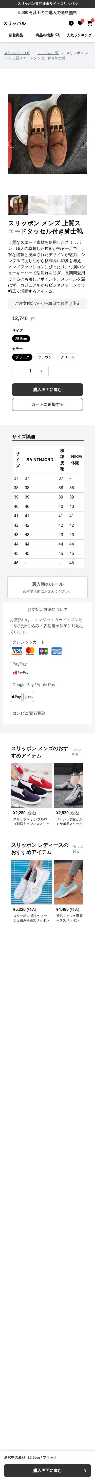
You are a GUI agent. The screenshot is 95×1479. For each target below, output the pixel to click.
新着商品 (16, 35)
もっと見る (77, 752)
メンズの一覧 (48, 53)
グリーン (68, 357)
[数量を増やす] (41, 371)
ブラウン (45, 357)
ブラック (22, 357)
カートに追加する (47, 404)
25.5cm (21, 339)
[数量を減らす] (19, 371)
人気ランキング (79, 35)
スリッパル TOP (17, 53)
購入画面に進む (47, 389)
